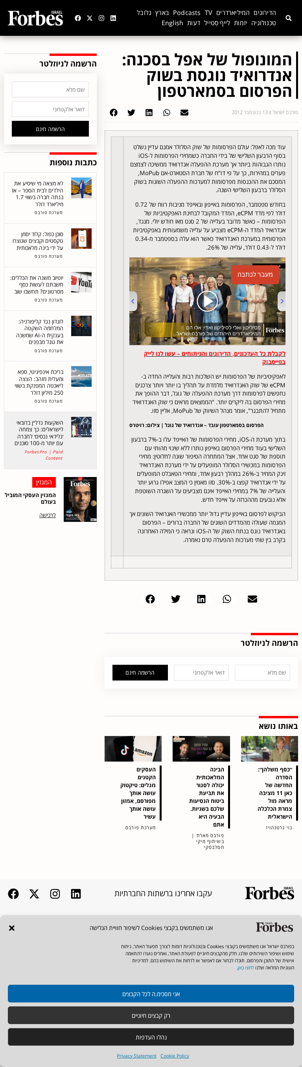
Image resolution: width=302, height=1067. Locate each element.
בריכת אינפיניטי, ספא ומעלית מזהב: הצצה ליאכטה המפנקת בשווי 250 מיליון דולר (39, 382)
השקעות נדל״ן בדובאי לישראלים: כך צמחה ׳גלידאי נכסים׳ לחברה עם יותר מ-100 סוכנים (39, 433)
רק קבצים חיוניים (151, 1015)
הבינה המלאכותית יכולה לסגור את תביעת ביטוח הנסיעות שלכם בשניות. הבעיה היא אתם (206, 797)
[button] (12, 928)
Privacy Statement (137, 1055)
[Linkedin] (113, 18)
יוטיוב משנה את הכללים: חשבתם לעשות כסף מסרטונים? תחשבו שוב (36, 284)
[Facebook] (78, 18)
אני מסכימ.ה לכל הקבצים (151, 994)
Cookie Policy (174, 1055)
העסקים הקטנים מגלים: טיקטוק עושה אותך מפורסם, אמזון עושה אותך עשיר (138, 793)
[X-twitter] (90, 18)
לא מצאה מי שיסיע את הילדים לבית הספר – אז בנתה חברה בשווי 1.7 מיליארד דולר (37, 193)
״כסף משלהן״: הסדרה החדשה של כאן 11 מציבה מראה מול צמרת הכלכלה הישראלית (275, 793)
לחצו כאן (246, 967)
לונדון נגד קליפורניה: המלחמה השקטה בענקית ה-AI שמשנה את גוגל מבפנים (39, 332)
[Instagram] (101, 18)
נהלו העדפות (151, 1037)
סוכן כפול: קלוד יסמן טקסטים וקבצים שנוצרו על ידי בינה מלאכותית (38, 240)
